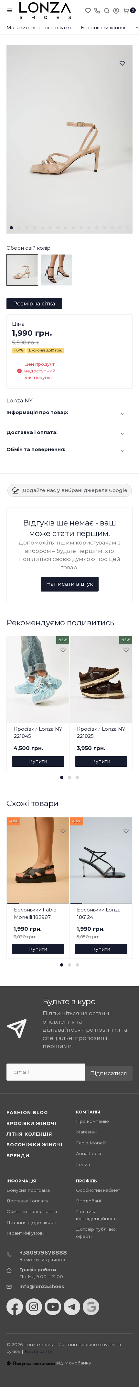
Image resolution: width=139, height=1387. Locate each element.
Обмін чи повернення (31, 1211)
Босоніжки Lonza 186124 (99, 913)
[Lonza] (45, 10)
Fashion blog (27, 1112)
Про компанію (92, 1121)
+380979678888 (43, 1252)
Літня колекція (29, 1134)
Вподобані (88, 1200)
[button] (11, 228)
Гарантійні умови (26, 1233)
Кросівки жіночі (31, 1123)
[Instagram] (34, 1306)
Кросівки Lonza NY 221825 (101, 732)
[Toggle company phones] (97, 10)
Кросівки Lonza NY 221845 (38, 732)
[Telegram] (72, 1306)
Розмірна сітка (34, 303)
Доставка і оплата (27, 1200)
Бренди (17, 1155)
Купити (38, 761)
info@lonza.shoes (41, 1286)
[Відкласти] (63, 650)
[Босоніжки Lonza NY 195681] (56, 269)
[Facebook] (14, 1306)
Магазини (87, 1131)
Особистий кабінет (98, 1190)
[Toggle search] (107, 10)
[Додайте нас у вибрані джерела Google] (91, 1306)
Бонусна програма (28, 1190)
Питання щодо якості (31, 1222)
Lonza (83, 1164)
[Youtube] (53, 1306)
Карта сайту (38, 1351)
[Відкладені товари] (88, 10)
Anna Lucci (88, 1153)
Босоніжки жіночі (34, 1144)
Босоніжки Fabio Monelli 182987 (35, 913)
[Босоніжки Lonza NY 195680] (22, 269)
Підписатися (108, 1073)
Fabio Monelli (91, 1142)
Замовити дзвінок (42, 1260)
